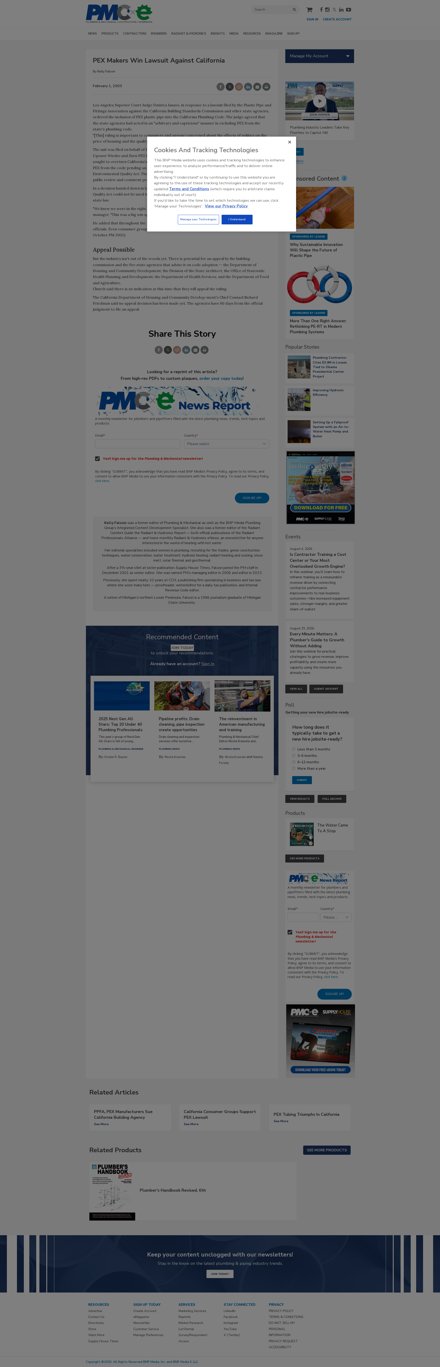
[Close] (290, 142)
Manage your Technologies (198, 219)
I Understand (237, 219)
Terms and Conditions (189, 189)
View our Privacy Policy (226, 206)
